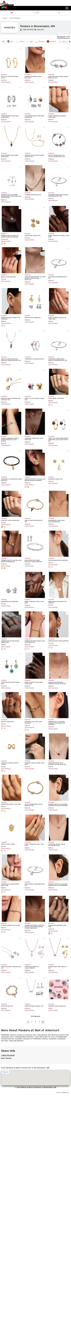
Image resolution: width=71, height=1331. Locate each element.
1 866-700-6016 (28, 29)
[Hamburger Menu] (12, 12)
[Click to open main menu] (66, 8)
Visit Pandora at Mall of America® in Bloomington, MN (36, 1087)
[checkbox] (11, 41)
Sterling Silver (4, 325)
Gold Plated (2, 325)
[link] (35, 13)
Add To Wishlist (20, 48)
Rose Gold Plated (2, 527)
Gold (2, 243)
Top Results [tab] (63, 37)
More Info (40, 29)
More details (6, 1058)
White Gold (4, 243)
